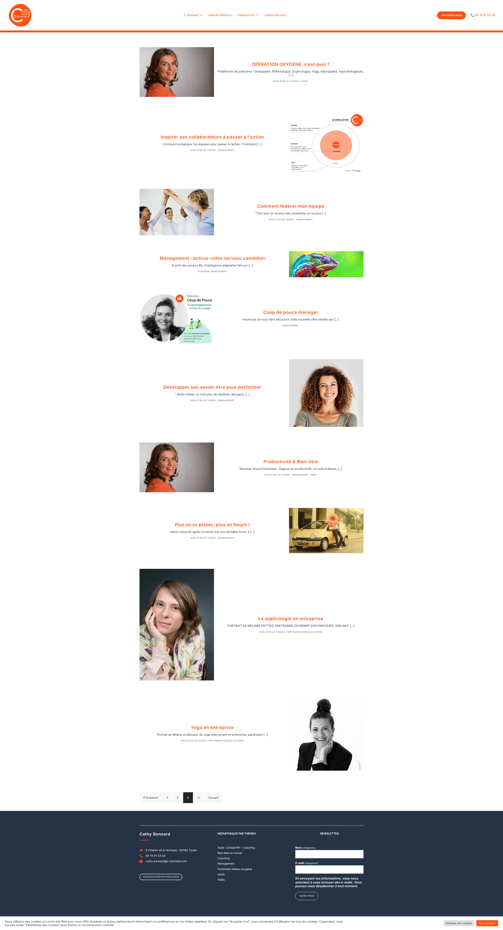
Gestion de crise (275, 15)
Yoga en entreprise (212, 727)
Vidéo (304, 81)
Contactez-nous (451, 15)
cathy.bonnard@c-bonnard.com (166, 861)
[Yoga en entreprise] (326, 733)
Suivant (213, 798)
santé (221, 874)
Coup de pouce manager (290, 312)
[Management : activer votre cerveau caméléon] (326, 264)
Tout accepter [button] (487, 923)
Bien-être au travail (286, 81)
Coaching (203, 271)
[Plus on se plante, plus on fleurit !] (326, 530)
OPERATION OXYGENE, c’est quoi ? (291, 64)
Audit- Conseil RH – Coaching (236, 847)
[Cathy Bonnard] (20, 15)
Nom (305, 847)
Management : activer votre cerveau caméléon (212, 258)
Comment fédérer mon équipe (290, 206)
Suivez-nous (306, 895)
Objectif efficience (220, 15)
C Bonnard (191, 15)
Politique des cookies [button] (459, 923)
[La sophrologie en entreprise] (177, 624)
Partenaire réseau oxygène (304, 632)
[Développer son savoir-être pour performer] (326, 393)
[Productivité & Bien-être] (177, 467)
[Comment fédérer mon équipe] (177, 212)
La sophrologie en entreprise (290, 618)
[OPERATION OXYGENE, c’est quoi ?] (177, 72)
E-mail (306, 863)
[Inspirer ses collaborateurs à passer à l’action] (326, 142)
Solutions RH (245, 15)
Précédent (150, 798)
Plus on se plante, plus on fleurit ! (212, 524)
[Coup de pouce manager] (177, 318)
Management (226, 150)
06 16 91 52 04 (485, 15)
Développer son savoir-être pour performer (212, 387)
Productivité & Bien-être (290, 461)
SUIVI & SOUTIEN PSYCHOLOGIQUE (161, 876)
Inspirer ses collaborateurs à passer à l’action (212, 137)
